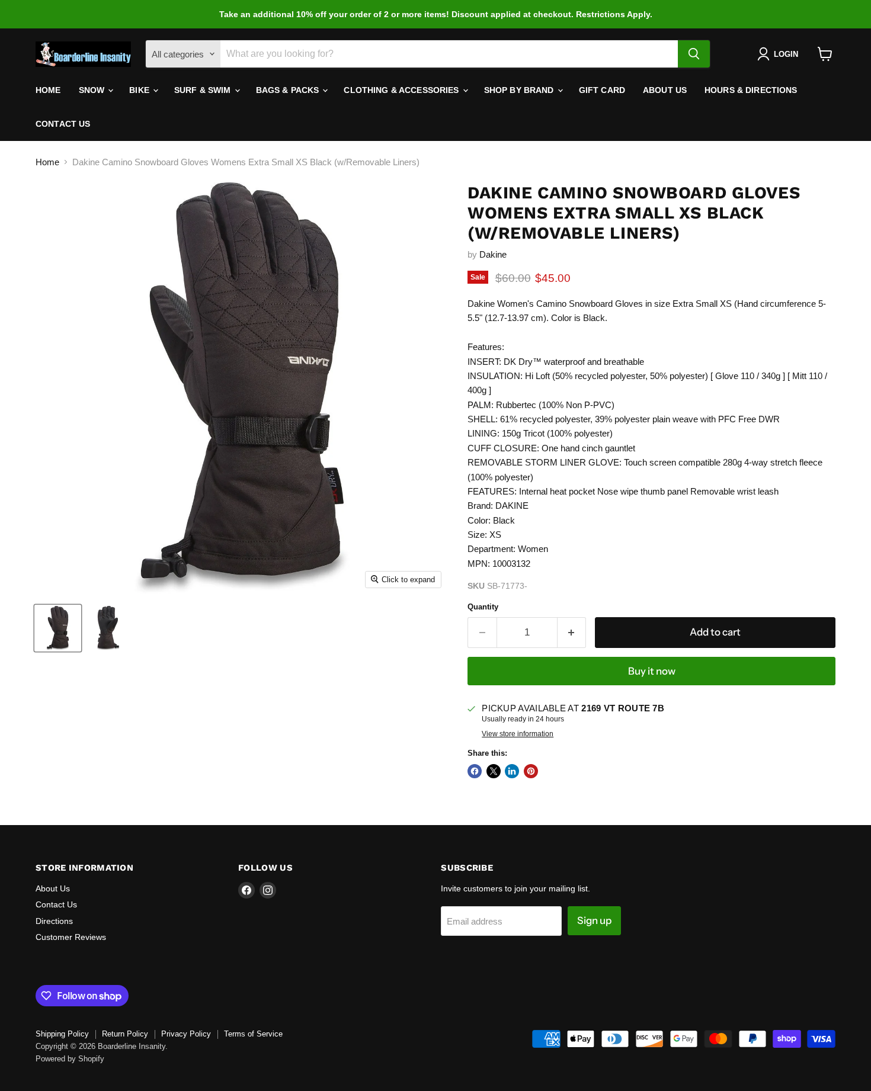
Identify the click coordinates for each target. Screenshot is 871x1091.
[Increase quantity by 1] (572, 632)
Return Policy (125, 1033)
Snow (93, 90)
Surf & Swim (203, 90)
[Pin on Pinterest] (531, 771)
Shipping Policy (62, 1033)
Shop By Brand (520, 90)
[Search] (694, 54)
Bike (140, 90)
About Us (665, 90)
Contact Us (63, 124)
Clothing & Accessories (402, 90)
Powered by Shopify (70, 1058)
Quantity (482, 606)
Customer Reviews (71, 937)
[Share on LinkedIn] (512, 771)
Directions (54, 921)
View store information (517, 734)
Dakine (493, 254)
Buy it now (651, 671)
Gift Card (602, 90)
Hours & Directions (751, 90)
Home (48, 90)
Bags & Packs (289, 90)
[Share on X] (493, 771)
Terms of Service (253, 1033)
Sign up (594, 920)
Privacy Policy (186, 1033)
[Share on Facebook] (474, 771)
